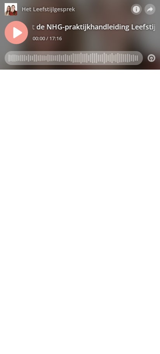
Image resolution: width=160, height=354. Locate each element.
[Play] (16, 32)
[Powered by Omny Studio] (151, 58)
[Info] (136, 9)
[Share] (149, 9)
